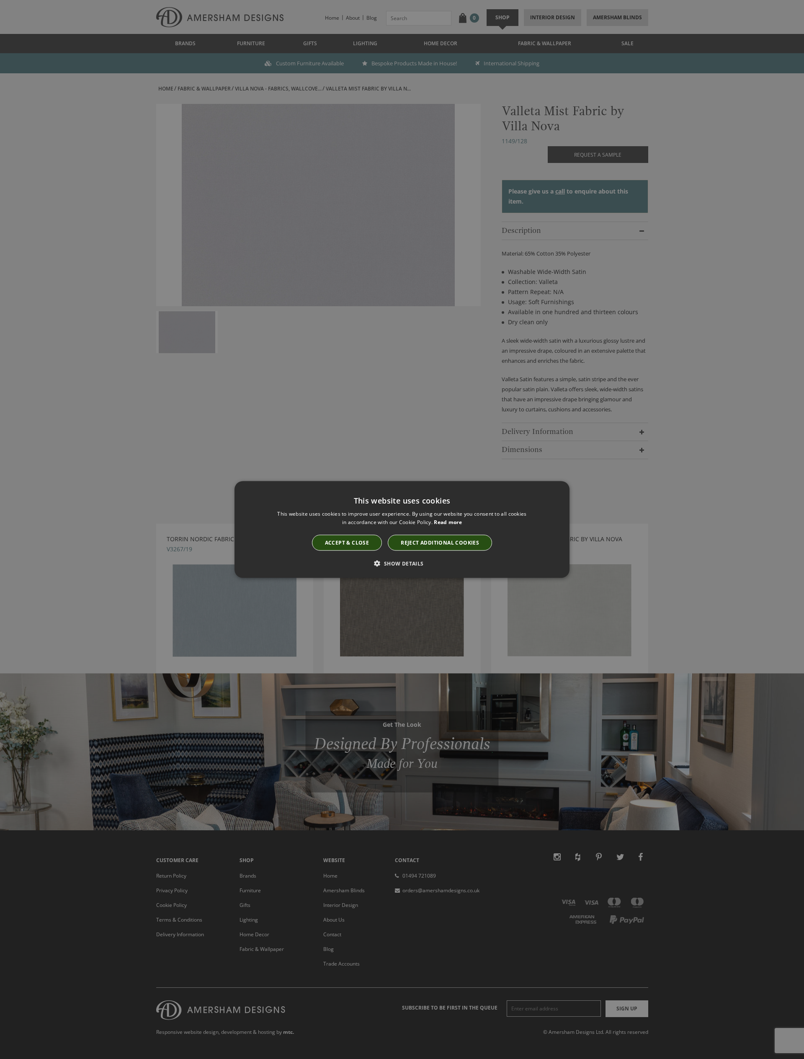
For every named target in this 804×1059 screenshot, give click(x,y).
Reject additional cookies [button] (440, 542)
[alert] (402, 529)
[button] (401, 563)
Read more (448, 522)
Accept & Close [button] (347, 542)
